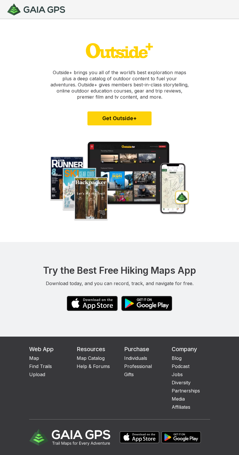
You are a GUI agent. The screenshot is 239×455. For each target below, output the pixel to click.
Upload (37, 374)
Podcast (180, 366)
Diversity (181, 382)
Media (178, 399)
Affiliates (181, 407)
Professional (138, 366)
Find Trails (40, 366)
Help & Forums (93, 366)
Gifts (129, 374)
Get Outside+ (119, 118)
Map (34, 358)
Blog (177, 358)
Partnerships (186, 391)
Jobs (177, 374)
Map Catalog (91, 358)
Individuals (135, 358)
